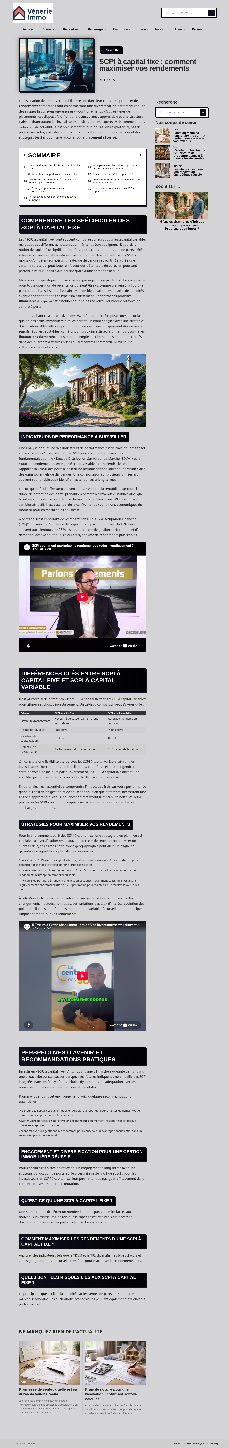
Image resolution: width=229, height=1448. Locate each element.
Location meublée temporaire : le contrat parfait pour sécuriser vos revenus (189, 137)
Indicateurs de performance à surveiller (54, 174)
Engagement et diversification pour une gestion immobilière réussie (115, 167)
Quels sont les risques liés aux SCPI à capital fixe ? (114, 189)
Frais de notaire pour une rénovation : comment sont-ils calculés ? (111, 1394)
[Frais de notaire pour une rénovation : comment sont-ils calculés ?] (115, 1363)
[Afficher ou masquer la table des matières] (101, 155)
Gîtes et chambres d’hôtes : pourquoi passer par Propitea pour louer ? (182, 225)
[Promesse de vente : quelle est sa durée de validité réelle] (49, 1363)
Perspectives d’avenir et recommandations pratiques (52, 198)
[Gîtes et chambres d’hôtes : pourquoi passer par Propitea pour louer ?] (181, 205)
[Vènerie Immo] (33, 13)
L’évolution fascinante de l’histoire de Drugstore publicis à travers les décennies (189, 154)
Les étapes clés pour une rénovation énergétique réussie (188, 172)
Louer (176, 129)
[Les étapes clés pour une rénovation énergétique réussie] (162, 170)
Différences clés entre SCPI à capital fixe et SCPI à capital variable (53, 181)
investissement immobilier (62, 111)
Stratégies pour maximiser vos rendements (49, 189)
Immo (23, 1382)
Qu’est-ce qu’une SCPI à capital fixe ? (113, 174)
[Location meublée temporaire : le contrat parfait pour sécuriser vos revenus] (162, 135)
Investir (111, 49)
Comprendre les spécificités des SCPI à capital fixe (55, 167)
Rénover (91, 1382)
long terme (46, 301)
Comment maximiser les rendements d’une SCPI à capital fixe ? (117, 181)
